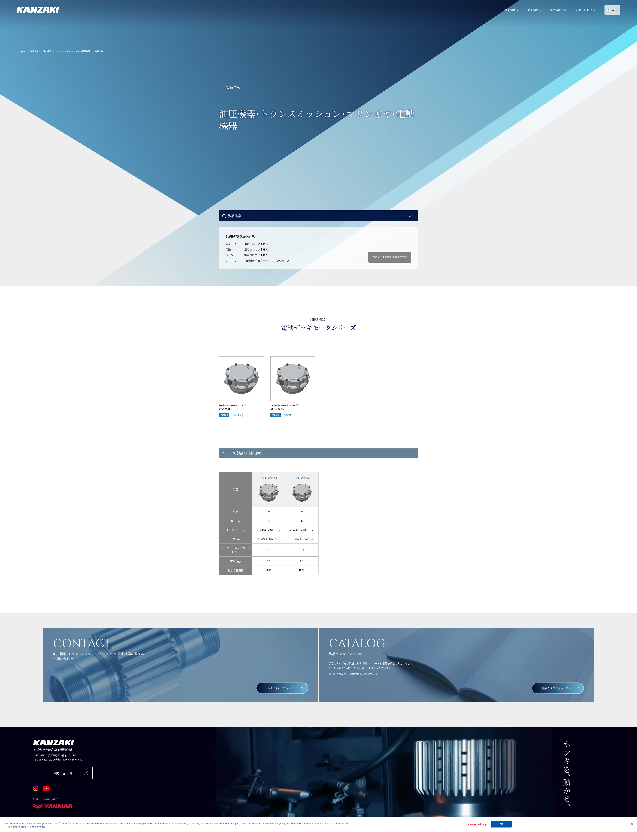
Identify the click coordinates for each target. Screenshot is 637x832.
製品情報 (509, 10)
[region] (318, 467)
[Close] (631, 824)
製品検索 (234, 215)
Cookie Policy (37, 826)
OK (501, 824)
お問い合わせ (584, 10)
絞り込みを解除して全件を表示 (389, 257)
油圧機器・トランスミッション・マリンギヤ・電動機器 (66, 51)
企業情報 (532, 10)
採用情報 (555, 10)
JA (612, 10)
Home (22, 51)
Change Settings (477, 824)
